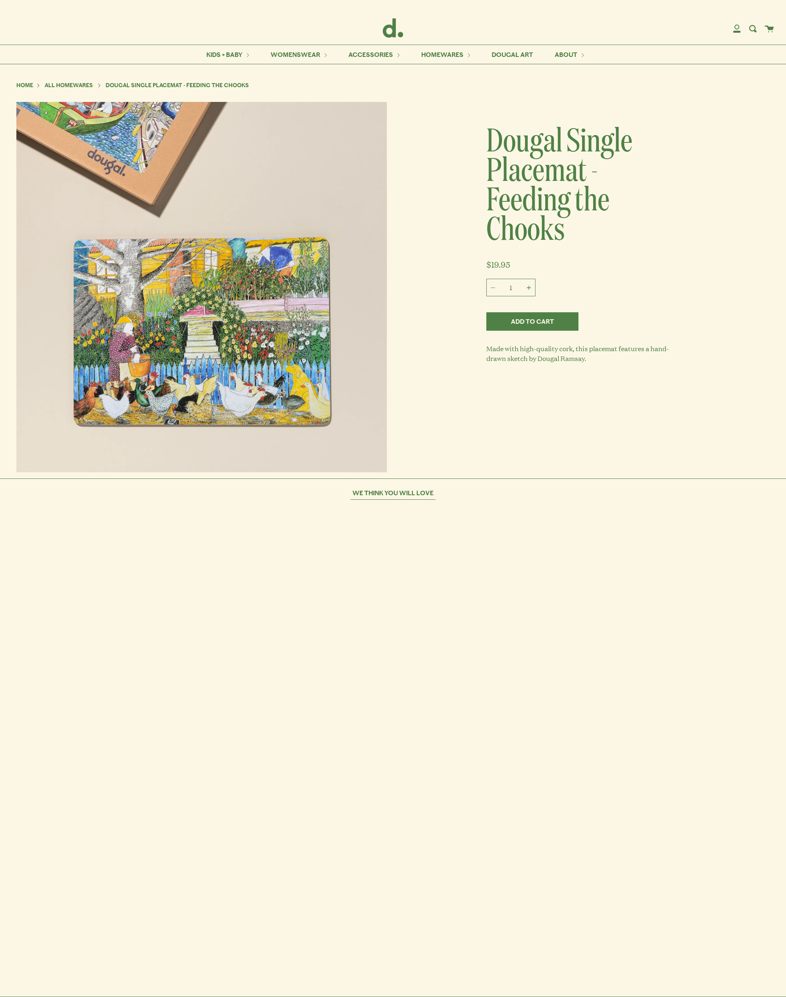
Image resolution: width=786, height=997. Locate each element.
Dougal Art (512, 55)
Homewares (443, 55)
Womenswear (296, 55)
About (566, 55)
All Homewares (69, 85)
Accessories (371, 55)
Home (24, 85)
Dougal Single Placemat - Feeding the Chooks (177, 85)
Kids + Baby (225, 55)
